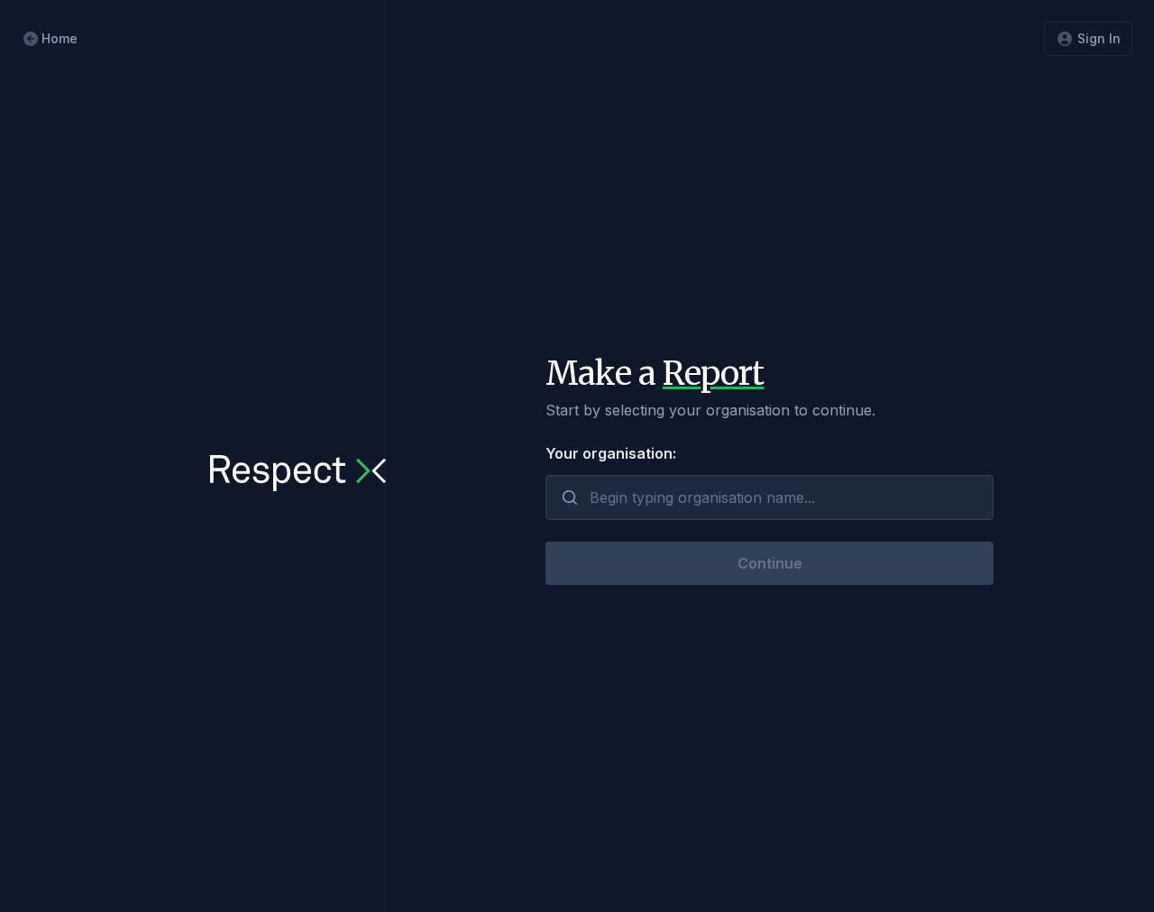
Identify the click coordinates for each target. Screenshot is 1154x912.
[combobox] (769, 497)
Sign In (1099, 38)
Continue (769, 563)
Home (59, 38)
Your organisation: (610, 453)
